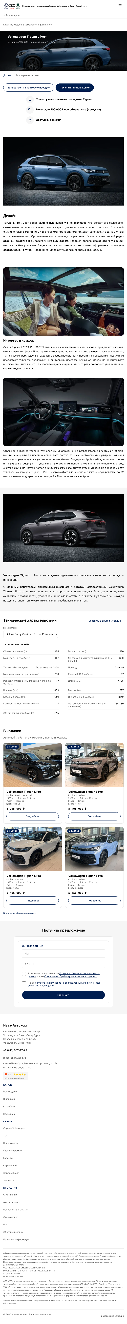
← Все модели (11, 15)
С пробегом (10, 1106)
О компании (10, 1194)
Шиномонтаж (10, 1143)
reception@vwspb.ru (14, 1057)
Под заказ (9, 1113)
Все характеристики (27, 75)
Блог (5, 1224)
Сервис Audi (10, 1165)
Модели (18, 24)
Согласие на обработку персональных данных (70, 976)
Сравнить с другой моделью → (106, 620)
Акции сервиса (11, 1202)
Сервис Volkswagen (14, 1128)
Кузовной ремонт (13, 1150)
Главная (7, 24)
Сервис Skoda (11, 1173)
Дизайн (7, 75)
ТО (5, 1135)
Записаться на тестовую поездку (28, 87)
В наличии (9, 1099)
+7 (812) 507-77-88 (15, 1050)
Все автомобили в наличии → (19, 913)
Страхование (10, 1217)
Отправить (63, 995)
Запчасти (8, 1180)
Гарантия (8, 1158)
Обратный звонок (13, 1232)
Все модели (10, 1091)
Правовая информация (16, 1239)
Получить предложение (75, 87)
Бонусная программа (15, 1209)
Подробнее (33, 816)
